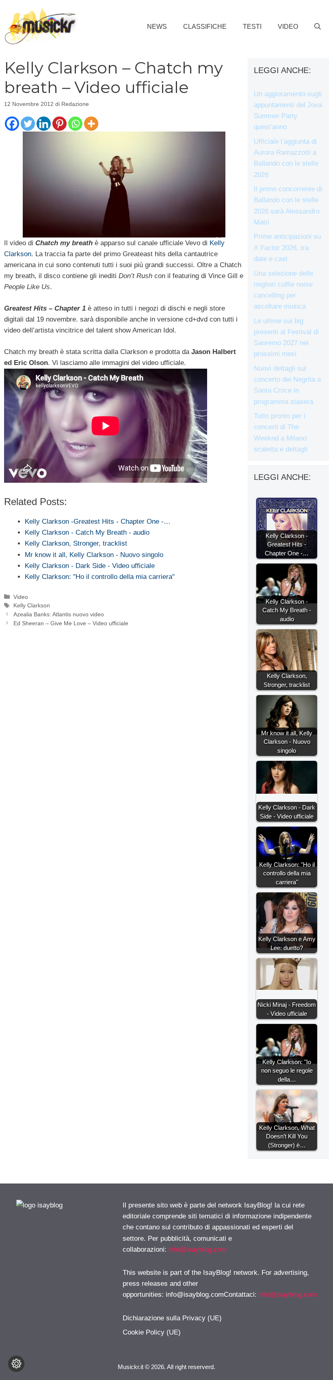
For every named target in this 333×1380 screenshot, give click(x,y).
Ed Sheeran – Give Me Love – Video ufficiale (70, 623)
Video (288, 26)
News (157, 26)
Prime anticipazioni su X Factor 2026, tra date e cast (287, 247)
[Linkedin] (44, 124)
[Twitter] (28, 124)
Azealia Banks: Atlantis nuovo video (58, 614)
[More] (91, 124)
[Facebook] (12, 124)
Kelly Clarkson (31, 605)
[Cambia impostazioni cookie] (16, 1364)
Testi (252, 26)
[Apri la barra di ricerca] (317, 27)
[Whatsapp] (75, 124)
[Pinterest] (59, 124)
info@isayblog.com (198, 1249)
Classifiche (205, 26)
